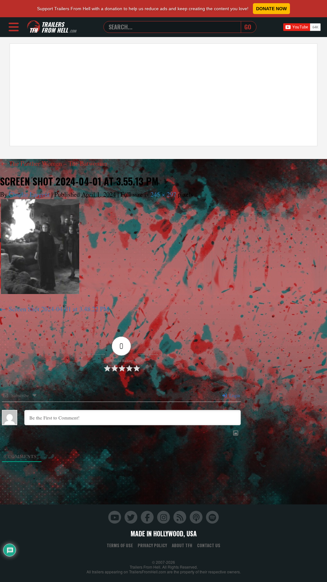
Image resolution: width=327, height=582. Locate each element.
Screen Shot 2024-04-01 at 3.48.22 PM (59, 309)
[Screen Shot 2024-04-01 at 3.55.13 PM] (40, 246)
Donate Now (271, 8)
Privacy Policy (152, 545)
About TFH (182, 545)
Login (234, 395)
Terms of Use (120, 545)
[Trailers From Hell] (33, 27)
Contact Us (208, 545)
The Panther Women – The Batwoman (54, 163)
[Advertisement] (163, 95)
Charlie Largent (29, 194)
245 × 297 (163, 194)
